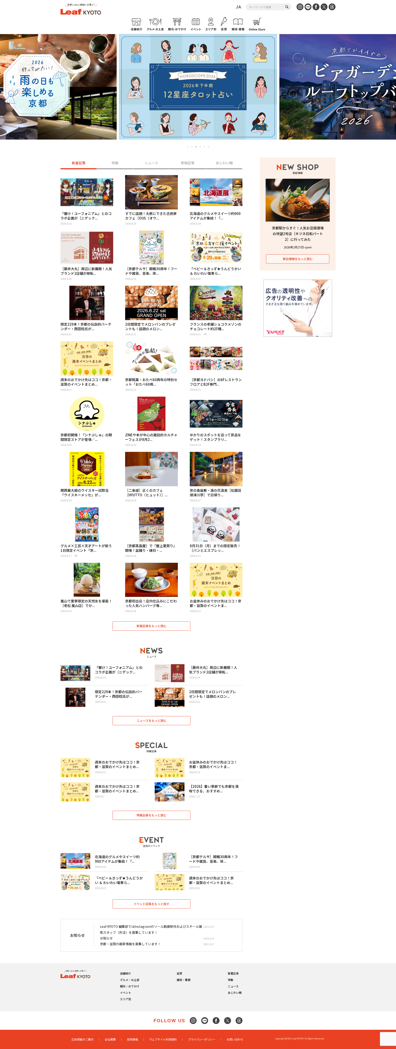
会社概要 (110, 1039)
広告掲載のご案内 (83, 1039)
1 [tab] (187, 146)
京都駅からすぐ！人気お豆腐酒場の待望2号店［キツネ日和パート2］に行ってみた (298, 233)
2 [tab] (191, 146)
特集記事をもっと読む (151, 815)
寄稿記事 (188, 162)
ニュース (151, 162)
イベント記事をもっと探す (151, 904)
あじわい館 (224, 162)
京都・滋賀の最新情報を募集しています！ (130, 944)
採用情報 (132, 1039)
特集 (115, 162)
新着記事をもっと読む (151, 626)
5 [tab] (204, 146)
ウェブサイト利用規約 (163, 1039)
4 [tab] (200, 146)
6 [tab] (208, 146)
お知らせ (106, 938)
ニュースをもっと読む (151, 720)
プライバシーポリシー (201, 1039)
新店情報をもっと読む (298, 259)
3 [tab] (196, 146)
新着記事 (78, 162)
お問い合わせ (235, 1039)
